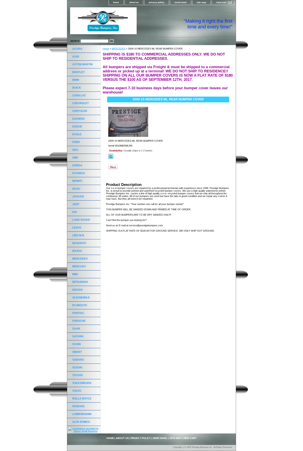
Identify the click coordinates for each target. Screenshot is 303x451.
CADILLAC (79, 95)
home (116, 2)
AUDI (75, 56)
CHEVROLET (80, 103)
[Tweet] (110, 158)
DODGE (77, 126)
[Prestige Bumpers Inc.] (122, 22)
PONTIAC (78, 313)
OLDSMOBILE (81, 297)
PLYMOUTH (79, 305)
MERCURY (79, 266)
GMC (75, 157)
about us (134, 2)
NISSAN (77, 289)
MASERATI (79, 243)
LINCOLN (78, 235)
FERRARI (78, 406)
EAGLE (76, 134)
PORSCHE (79, 320)
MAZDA (77, 250)
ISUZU (76, 188)
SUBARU (78, 359)
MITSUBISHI (80, 282)
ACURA (77, 48)
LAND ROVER (81, 219)
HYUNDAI (78, 173)
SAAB (76, 328)
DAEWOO (78, 118)
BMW (75, 79)
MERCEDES (118, 48)
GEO (75, 149)
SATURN (77, 336)
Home (106, 48)
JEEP (75, 204)
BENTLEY (78, 72)
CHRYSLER (79, 111)
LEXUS (76, 227)
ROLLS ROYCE (81, 398)
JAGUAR (78, 196)
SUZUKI (77, 367)
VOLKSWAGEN (81, 383)
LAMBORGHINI (81, 414)
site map (201, 2)
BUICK (76, 87)
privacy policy (156, 2)
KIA (74, 212)
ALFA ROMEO (81, 421)
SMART (77, 352)
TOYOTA (77, 375)
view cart (221, 2)
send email (181, 2)
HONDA (77, 165)
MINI (75, 274)
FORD (76, 142)
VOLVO (76, 390)
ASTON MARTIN (82, 64)
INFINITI (77, 181)
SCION (76, 344)
